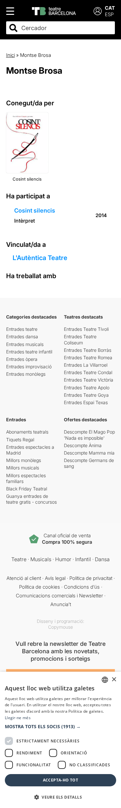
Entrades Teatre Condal (88, 372)
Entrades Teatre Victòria (88, 380)
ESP (109, 14)
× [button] (113, 679)
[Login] (98, 11)
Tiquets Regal (20, 439)
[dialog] (60, 740)
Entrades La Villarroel (85, 365)
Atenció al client (23, 578)
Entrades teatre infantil (29, 351)
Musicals (40, 559)
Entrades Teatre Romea (88, 357)
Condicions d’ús (82, 587)
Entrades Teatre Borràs (87, 350)
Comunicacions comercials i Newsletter (59, 596)
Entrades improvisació (29, 366)
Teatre (18, 559)
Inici (10, 55)
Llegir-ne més (18, 717)
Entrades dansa (22, 336)
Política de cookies (39, 587)
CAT (110, 8)
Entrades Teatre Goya (86, 395)
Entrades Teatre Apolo (86, 387)
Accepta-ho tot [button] (60, 780)
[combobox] (66, 28)
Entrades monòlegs (25, 374)
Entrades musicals (25, 344)
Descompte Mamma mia (89, 453)
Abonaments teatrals (27, 432)
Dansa (102, 559)
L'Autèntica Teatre (40, 258)
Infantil (83, 559)
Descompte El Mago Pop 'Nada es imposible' (89, 434)
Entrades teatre (21, 329)
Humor (63, 559)
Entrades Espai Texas (86, 402)
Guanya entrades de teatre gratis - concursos (31, 499)
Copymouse (60, 627)
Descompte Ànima (83, 445)
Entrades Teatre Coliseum (80, 339)
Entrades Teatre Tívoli (86, 329)
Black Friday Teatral (26, 488)
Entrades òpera (21, 359)
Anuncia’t (60, 604)
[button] (60, 726)
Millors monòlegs (23, 460)
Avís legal (55, 578)
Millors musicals (22, 467)
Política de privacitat (90, 578)
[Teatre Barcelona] (54, 11)
